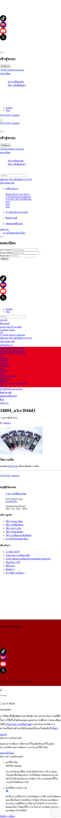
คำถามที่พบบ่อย (16, 82)
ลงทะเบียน (5, 73)
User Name (5, 250)
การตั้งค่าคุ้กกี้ (12, 552)
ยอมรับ (3, 734)
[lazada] (30, 24)
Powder (3, 381)
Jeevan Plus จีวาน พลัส (10, 327)
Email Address (6, 253)
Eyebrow (4, 363)
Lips (8, 207)
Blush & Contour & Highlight (13, 383)
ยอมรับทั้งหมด (7, 753)
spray (2, 373)
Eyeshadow (5, 366)
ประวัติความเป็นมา (15, 573)
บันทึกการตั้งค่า (7, 816)
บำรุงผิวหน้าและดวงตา (11, 389)
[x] (30, 37)
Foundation (5, 378)
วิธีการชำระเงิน (13, 528)
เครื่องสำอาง (6, 345)
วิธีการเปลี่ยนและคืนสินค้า (19, 535)
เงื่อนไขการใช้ (13, 562)
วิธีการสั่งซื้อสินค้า (17, 85)
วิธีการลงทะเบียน (14, 521)
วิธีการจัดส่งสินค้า (14, 532)
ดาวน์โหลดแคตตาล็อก (14, 233)
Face (8, 204)
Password (4, 255)
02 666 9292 (11, 501)
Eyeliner (4, 360)
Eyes (8, 202)
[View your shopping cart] (30, 93)
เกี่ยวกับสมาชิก (7, 341)
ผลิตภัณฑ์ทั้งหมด (8, 396)
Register (4, 259)
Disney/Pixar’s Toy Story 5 (18, 194)
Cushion (4, 371)
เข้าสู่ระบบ (5, 66)
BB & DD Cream (8, 376)
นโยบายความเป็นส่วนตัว (18, 555)
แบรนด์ (4, 320)
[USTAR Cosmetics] (10, 115)
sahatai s (7, 423)
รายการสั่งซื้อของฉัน (16, 494)
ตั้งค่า (55, 728)
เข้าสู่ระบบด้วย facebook (12, 70)
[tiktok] (30, 18)
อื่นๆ (2, 399)
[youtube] (30, 31)
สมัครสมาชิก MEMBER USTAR (16, 338)
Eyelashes (4, 358)
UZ (1, 332)
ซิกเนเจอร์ (5, 323)
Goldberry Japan (7, 330)
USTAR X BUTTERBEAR (18, 199)
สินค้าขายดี (5, 392)
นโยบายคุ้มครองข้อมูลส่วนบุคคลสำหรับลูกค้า (28, 559)
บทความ (4, 403)
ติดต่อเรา (10, 569)
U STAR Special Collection (18, 197)
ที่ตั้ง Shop (10, 566)
